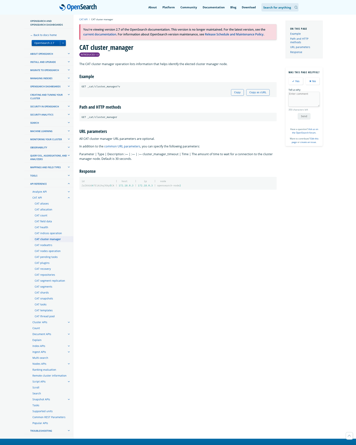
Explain (37, 340)
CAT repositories (45, 274)
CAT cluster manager (48, 239)
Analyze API (39, 191)
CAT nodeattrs (43, 245)
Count (36, 328)
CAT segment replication (50, 280)
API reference (38, 183)
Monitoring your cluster (46, 139)
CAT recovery (43, 269)
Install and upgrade (43, 62)
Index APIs (38, 346)
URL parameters (300, 47)
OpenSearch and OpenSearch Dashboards (46, 22)
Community (188, 7)
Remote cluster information (49, 375)
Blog (233, 7)
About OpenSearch (41, 53)
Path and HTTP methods (299, 40)
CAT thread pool (45, 316)
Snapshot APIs (41, 399)
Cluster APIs (39, 322)
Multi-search (40, 358)
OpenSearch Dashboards (45, 86)
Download (249, 7)
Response (296, 52)
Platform (168, 7)
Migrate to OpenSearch (44, 70)
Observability (38, 147)
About (152, 7)
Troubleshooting (41, 430)
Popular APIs (40, 423)
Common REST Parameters (48, 417)
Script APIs (39, 381)
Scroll (35, 387)
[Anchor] (96, 76)
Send (304, 116)
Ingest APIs (39, 352)
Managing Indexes (41, 78)
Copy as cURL (257, 92)
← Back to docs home (43, 35)
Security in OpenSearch (44, 106)
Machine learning (41, 131)
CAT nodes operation (48, 251)
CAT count (41, 215)
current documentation (99, 34)
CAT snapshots (44, 298)
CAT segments (43, 286)
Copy (237, 92)
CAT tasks (41, 304)
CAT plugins (42, 263)
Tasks (35, 405)
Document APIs (41, 334)
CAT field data (43, 221)
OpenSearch (79, 8)
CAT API (37, 197)
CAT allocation (43, 209)
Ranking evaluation (44, 369)
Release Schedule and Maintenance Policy (234, 34)
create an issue (308, 142)
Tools (33, 175)
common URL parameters (122, 146)
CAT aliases (42, 203)
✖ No (312, 81)
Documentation (214, 7)
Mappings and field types (45, 167)
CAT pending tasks (46, 257)
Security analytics (41, 114)
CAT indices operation (48, 233)
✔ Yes (295, 81)
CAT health (41, 227)
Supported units (42, 411)
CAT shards (42, 292)
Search (34, 122)
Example (295, 34)
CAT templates (44, 310)
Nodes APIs (39, 363)
